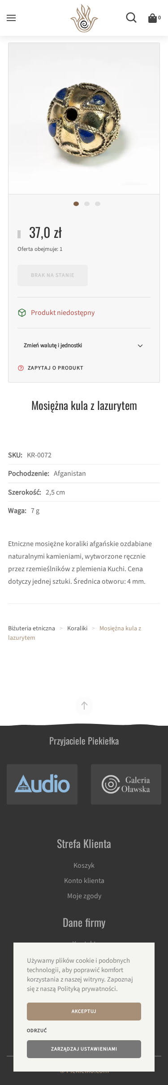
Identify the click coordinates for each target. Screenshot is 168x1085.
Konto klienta (84, 881)
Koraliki (77, 628)
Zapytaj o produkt (54, 368)
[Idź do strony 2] (87, 204)
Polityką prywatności (86, 989)
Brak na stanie (52, 275)
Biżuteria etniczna (31, 628)
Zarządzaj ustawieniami (84, 1049)
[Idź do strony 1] (76, 204)
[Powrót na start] (84, 18)
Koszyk (84, 865)
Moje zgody (84, 896)
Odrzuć (37, 1030)
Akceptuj (84, 1011)
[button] (11, 18)
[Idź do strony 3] (97, 204)
